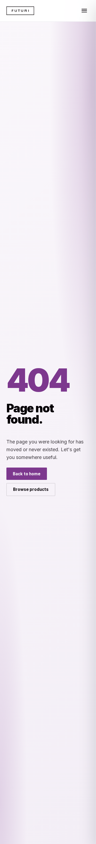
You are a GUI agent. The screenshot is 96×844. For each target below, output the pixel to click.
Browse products (31, 489)
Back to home (27, 473)
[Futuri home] (20, 10)
